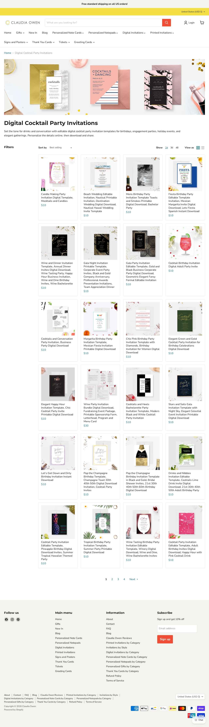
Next (132, 579)
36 (171, 147)
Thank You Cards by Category (122, 671)
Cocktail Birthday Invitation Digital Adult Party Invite (184, 264)
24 (166, 147)
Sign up (165, 639)
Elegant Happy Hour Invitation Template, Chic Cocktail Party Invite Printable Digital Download (57, 409)
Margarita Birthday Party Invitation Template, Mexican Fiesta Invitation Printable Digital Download (100, 344)
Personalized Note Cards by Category (126, 657)
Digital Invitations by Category (122, 652)
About (109, 619)
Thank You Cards (42, 42)
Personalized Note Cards (67, 33)
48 (177, 147)
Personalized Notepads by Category (125, 661)
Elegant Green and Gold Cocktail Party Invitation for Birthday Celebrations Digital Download (184, 344)
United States (191, 11)
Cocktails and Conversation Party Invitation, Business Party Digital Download (57, 342)
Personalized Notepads (102, 33)
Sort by (42, 147)
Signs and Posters (15, 42)
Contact (110, 624)
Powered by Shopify (13, 709)
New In (33, 33)
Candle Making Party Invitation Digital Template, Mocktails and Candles (57, 197)
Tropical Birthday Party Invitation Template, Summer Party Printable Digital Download (98, 547)
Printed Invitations (161, 33)
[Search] (166, 22)
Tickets (63, 42)
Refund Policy (113, 675)
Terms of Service (115, 680)
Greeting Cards (83, 42)
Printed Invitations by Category (123, 642)
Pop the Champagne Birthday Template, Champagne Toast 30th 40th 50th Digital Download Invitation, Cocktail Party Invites (100, 481)
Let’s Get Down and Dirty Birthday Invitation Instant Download (56, 476)
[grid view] (198, 147)
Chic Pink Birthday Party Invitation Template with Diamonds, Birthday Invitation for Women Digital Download (143, 345)
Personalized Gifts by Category (123, 666)
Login (192, 22)
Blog (45, 33)
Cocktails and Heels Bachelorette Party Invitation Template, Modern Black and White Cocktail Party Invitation (142, 411)
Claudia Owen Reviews (119, 638)
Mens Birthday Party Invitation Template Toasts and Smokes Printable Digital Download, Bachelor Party (142, 201)
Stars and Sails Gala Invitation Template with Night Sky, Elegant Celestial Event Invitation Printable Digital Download (185, 411)
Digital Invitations (133, 33)
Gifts (19, 33)
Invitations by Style (116, 647)
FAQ (108, 628)
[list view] (202, 147)
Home (7, 33)
